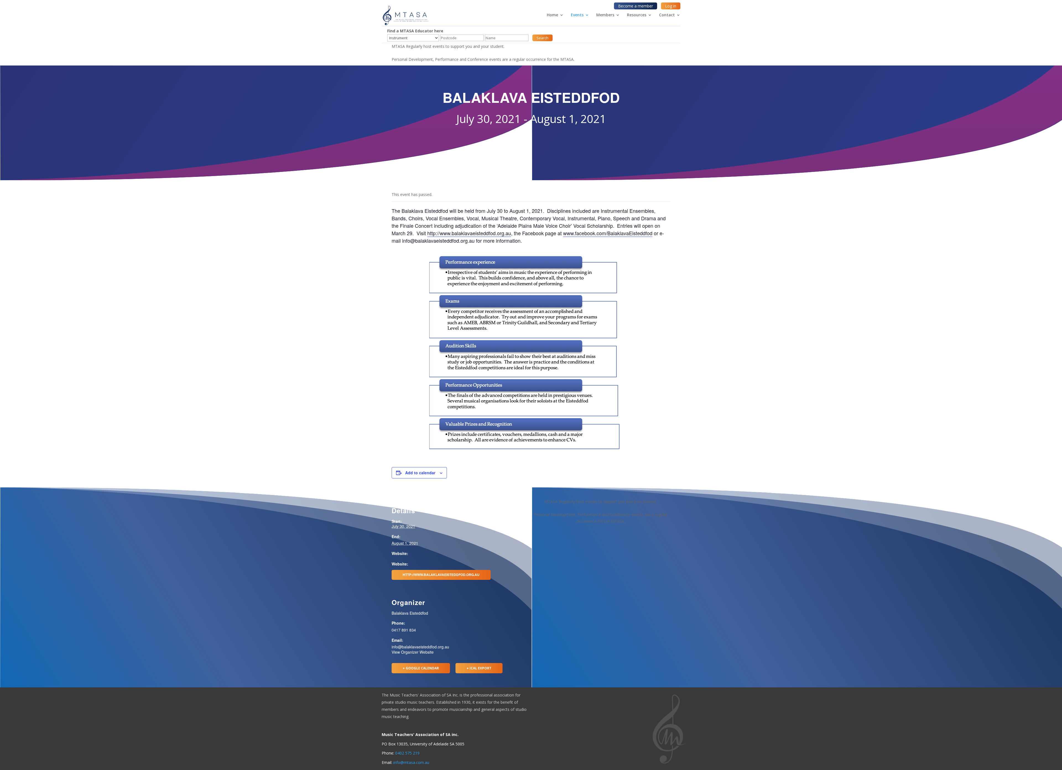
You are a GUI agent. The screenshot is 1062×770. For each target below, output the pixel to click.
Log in (670, 6)
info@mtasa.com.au (411, 762)
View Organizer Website (413, 652)
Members (605, 15)
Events (577, 15)
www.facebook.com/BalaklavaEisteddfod (607, 233)
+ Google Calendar (421, 668)
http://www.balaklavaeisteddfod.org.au (469, 233)
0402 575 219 (407, 753)
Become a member (635, 6)
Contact (667, 15)
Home (552, 15)
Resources (636, 15)
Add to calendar (420, 472)
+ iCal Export (479, 668)
